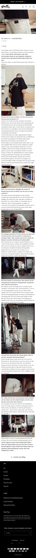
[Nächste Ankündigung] (33, 2)
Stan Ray (20, 554)
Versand (5, 475)
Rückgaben (6, 479)
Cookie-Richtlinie (8, 501)
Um (4, 468)
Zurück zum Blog (19, 457)
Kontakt (5, 471)
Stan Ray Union (7, 482)
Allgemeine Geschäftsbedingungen (13, 497)
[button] (26, 7)
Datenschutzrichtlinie (9, 505)
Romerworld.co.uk (25, 440)
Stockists (5, 486)
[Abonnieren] (30, 533)
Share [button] (4, 46)
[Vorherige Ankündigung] (3, 2)
